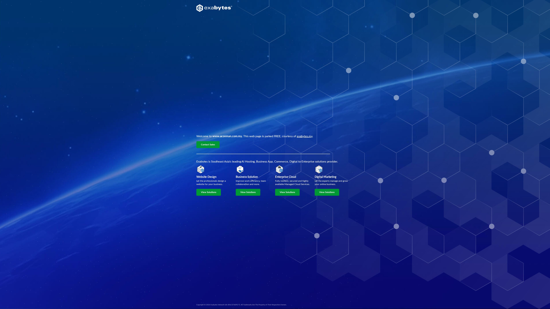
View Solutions (208, 192)
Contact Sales (208, 144)
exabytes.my (304, 136)
